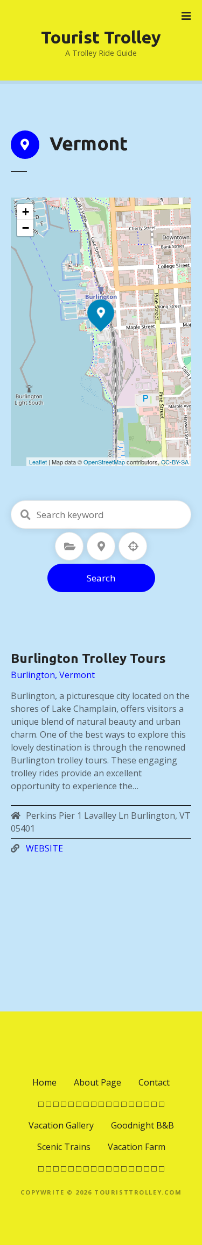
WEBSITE (44, 848)
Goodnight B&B (142, 1125)
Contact (154, 1082)
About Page (97, 1082)
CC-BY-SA (175, 461)
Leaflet (38, 461)
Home (44, 1082)
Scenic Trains (63, 1147)
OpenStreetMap (104, 461)
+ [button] (25, 212)
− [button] (25, 228)
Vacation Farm (136, 1147)
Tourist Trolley (101, 37)
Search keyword (25, 514)
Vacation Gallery (61, 1125)
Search (101, 578)
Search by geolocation (133, 546)
